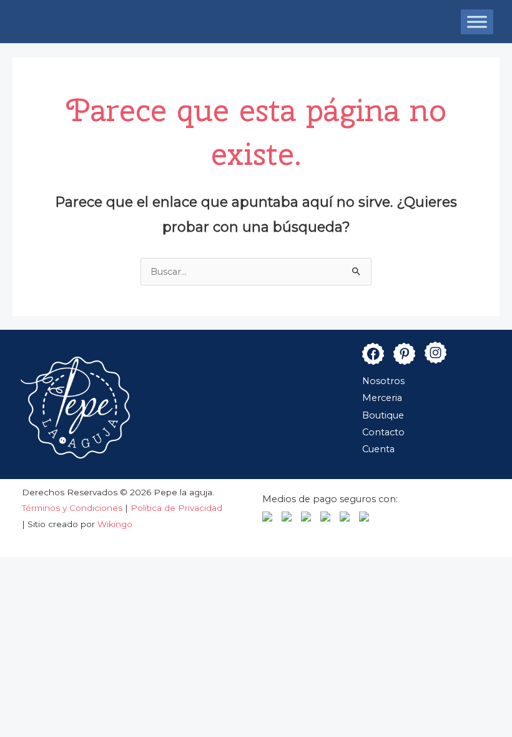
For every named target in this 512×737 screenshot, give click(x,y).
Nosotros (383, 381)
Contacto (383, 432)
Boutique (383, 415)
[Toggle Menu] (477, 21)
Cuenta (378, 449)
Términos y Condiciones (73, 508)
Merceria (382, 397)
